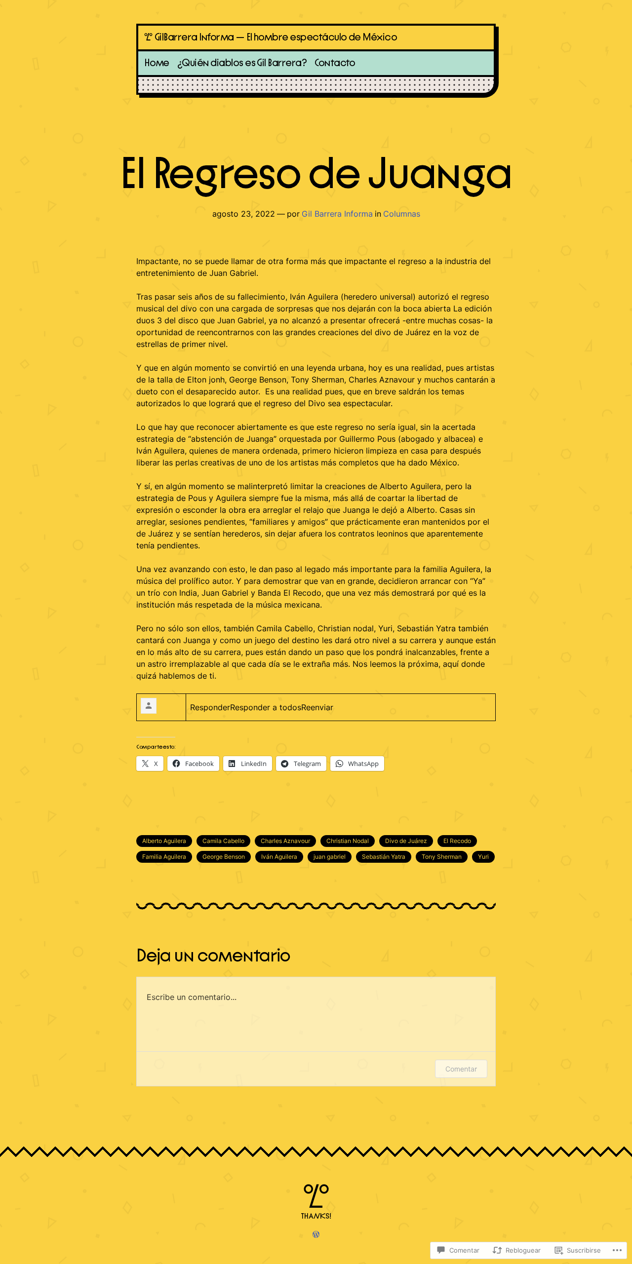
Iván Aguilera (279, 856)
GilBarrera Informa (194, 37)
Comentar (461, 1069)
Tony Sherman (442, 856)
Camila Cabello (223, 840)
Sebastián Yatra (383, 856)
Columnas (401, 214)
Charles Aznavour (285, 840)
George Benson (223, 856)
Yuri (483, 856)
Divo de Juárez (406, 840)
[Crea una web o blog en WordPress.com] (316, 1235)
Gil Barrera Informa (337, 214)
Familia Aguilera (164, 856)
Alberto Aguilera (164, 840)
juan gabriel (330, 856)
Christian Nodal (347, 840)
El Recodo (457, 840)
